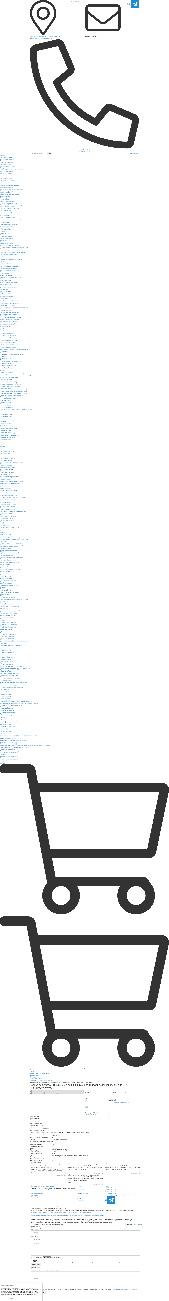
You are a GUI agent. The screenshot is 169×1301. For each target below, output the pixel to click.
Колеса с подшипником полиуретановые (41, 1080)
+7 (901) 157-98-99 (75, 1)
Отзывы (79, 1198)
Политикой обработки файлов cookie (26, 1294)
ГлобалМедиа (138, 1224)
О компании (80, 1189)
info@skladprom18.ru (111, 1193)
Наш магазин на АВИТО (38, 1193)
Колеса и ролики (35, 1075)
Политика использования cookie (40, 1215)
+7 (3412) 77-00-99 (84, 150)
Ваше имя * (34, 1229)
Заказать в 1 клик (61, 1175)
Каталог (32, 1071)
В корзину (112, 1100)
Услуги (79, 1191)
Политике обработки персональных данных (124, 1262)
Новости (79, 1195)
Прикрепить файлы (36, 1257)
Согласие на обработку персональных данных (90, 1215)
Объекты (80, 1197)
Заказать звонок (134, 153)
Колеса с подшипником (36, 1078)
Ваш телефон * (35, 1236)
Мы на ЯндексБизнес (37, 1197)
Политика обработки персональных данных (63, 1215)
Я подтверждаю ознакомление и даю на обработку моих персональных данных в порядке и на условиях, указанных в (85, 1262)
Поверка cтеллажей (83, 1193)
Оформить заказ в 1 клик (121, 1102)
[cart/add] (65, 1173)
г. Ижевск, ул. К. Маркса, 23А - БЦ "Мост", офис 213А (45, 36)
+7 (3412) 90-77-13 (110, 1189)
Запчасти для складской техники (39, 1073)
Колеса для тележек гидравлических (40, 1077)
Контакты (80, 1200)
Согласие (62, 1262)
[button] (81, 1091)
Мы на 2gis (34, 1195)
